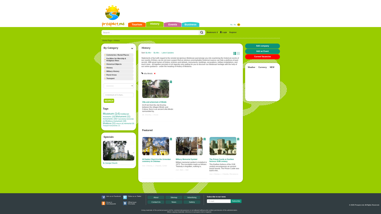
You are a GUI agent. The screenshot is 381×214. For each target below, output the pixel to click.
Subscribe (236, 201)
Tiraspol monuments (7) (111, 125)
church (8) (120, 123)
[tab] (118, 55)
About (156, 197)
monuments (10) (110, 119)
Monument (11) (123, 116)
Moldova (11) (109, 123)
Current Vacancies (262, 56)
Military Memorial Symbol (186, 159)
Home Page (107, 41)
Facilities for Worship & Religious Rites (116, 60)
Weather (251, 67)
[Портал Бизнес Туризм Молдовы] (113, 16)
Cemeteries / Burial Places (117, 55)
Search (109, 101)
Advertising (191, 197)
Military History (112, 71)
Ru (231, 25)
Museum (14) (111, 113)
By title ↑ (149, 53)
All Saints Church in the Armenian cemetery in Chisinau (156, 160)
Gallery (192, 202)
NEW (272, 67)
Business (190, 24)
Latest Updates (168, 53)
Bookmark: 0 (212, 32)
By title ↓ (157, 53)
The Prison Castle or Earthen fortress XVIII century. (221, 160)
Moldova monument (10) (115, 121)
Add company (262, 46)
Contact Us (156, 202)
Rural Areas (111, 75)
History (154, 23)
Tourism (137, 24)
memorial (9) (129, 123)
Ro (235, 25)
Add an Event (262, 51)
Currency (262, 67)
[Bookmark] (171, 82)
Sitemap (174, 197)
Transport (110, 78)
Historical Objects (114, 64)
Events (172, 24)
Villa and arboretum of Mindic (154, 102)
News (174, 202)
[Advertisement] (186, 11)
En (239, 25)
